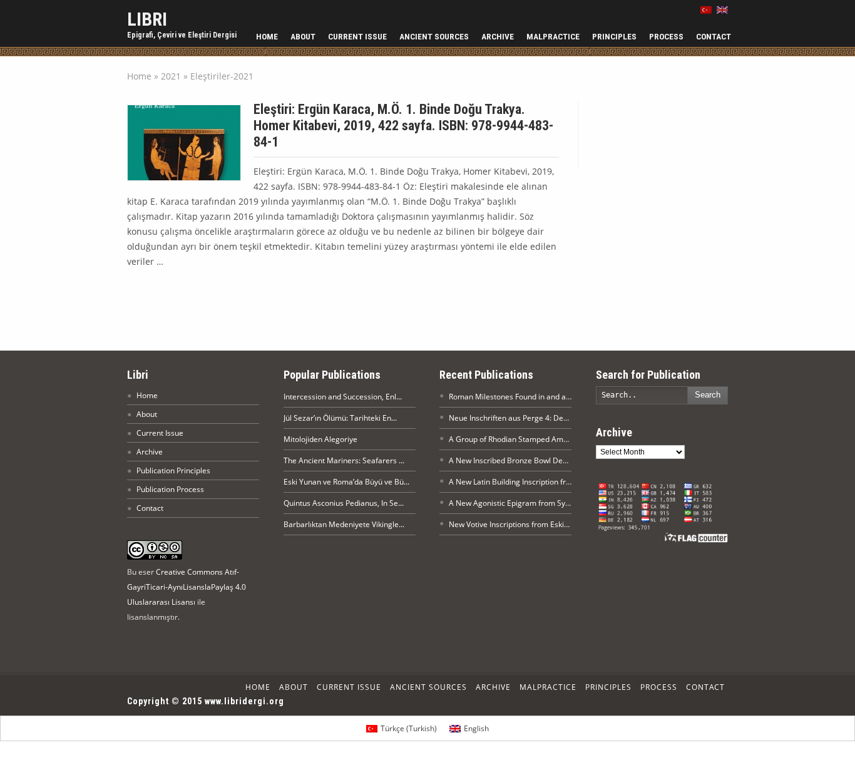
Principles (614, 36)
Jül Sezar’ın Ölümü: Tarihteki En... (340, 418)
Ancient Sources (434, 36)
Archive (497, 36)
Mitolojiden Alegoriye (320, 439)
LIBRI (147, 19)
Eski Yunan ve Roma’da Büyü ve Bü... (346, 481)
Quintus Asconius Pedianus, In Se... (344, 503)
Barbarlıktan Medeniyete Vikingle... (344, 524)
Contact (713, 36)
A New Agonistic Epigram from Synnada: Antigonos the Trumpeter (563, 503)
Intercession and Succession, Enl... (343, 396)
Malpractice (553, 36)
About (302, 36)
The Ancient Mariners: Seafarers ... (344, 460)
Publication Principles (173, 470)
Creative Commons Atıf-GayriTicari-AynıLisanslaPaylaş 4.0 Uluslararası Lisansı (186, 587)
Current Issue (357, 36)
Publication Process (170, 489)
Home (267, 36)
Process (666, 36)
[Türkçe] (706, 10)
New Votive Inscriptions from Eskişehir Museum (531, 524)
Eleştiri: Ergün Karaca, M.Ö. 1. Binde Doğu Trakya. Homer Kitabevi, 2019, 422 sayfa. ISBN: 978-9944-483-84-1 (403, 125)
